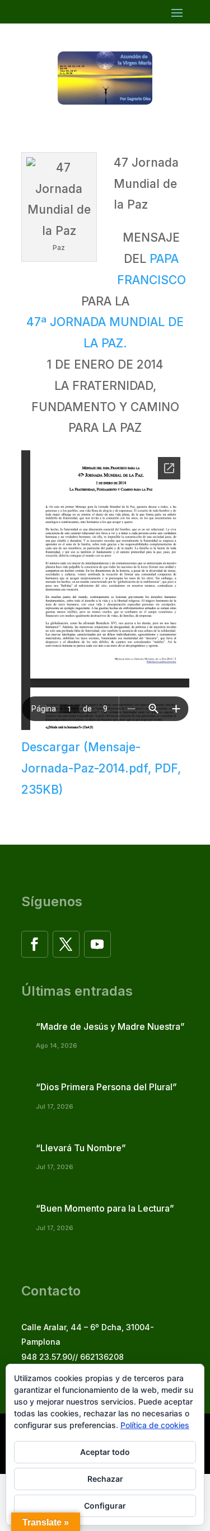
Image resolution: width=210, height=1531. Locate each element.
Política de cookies (154, 1425)
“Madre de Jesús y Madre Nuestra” (110, 1026)
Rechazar (105, 1478)
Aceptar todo (105, 1452)
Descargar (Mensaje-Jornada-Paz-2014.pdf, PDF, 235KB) (101, 768)
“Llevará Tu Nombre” (81, 1147)
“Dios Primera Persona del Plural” (106, 1086)
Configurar (105, 1505)
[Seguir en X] (66, 944)
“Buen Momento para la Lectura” (105, 1208)
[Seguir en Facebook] (34, 944)
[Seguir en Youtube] (97, 944)
